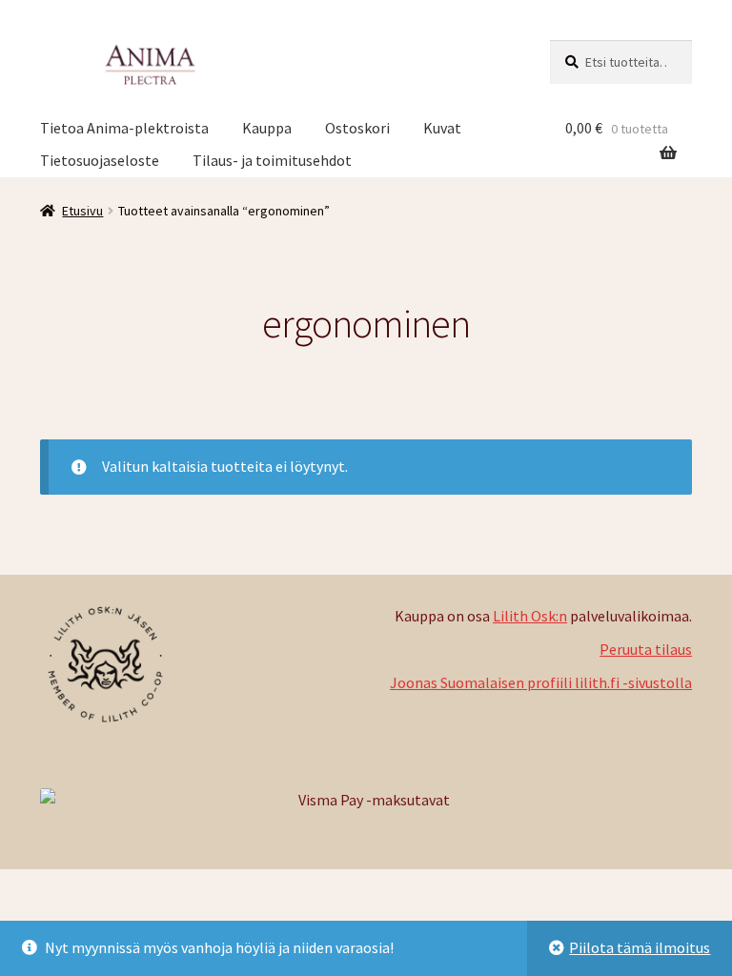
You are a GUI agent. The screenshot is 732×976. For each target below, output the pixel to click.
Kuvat (442, 127)
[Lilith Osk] (203, 665)
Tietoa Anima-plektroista (124, 127)
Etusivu (82, 210)
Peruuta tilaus (646, 649)
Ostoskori (357, 127)
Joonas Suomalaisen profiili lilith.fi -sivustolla (541, 682)
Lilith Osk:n (530, 615)
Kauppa (267, 127)
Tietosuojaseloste (99, 160)
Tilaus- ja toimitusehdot (272, 160)
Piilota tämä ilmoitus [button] (639, 947)
